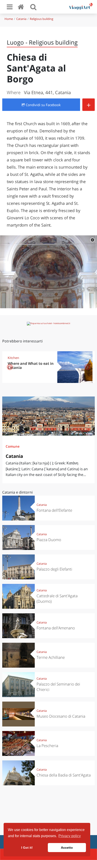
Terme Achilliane (51, 657)
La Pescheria (47, 745)
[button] (87, 367)
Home (9, 19)
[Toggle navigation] (10, 7)
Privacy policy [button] (69, 836)
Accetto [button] (67, 847)
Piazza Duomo (49, 539)
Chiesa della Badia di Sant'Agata (64, 775)
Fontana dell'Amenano (56, 628)
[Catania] (48, 416)
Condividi (43, 105)
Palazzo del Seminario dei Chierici (58, 686)
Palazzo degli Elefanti (54, 569)
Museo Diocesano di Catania (61, 716)
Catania (21, 19)
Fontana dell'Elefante (54, 510)
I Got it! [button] (27, 847)
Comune (13, 446)
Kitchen (13, 358)
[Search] (33, 7)
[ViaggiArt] (21, 6)
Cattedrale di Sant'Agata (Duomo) (57, 598)
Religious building (41, 19)
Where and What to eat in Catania (31, 365)
